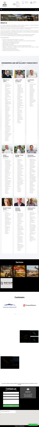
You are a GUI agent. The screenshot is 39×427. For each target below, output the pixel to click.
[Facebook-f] (35, 10)
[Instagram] (38, 10)
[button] (1, 9)
